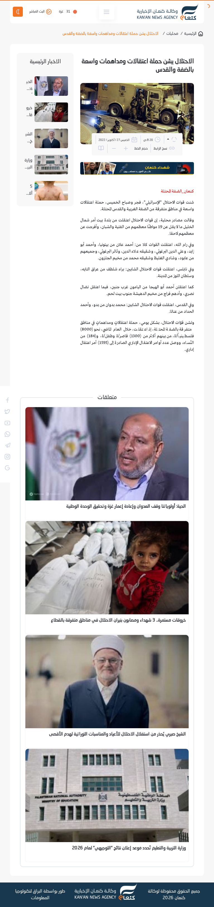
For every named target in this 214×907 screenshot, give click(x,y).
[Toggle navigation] (106, 11)
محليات (172, 34)
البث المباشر (37, 11)
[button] (172, 139)
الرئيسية (190, 34)
